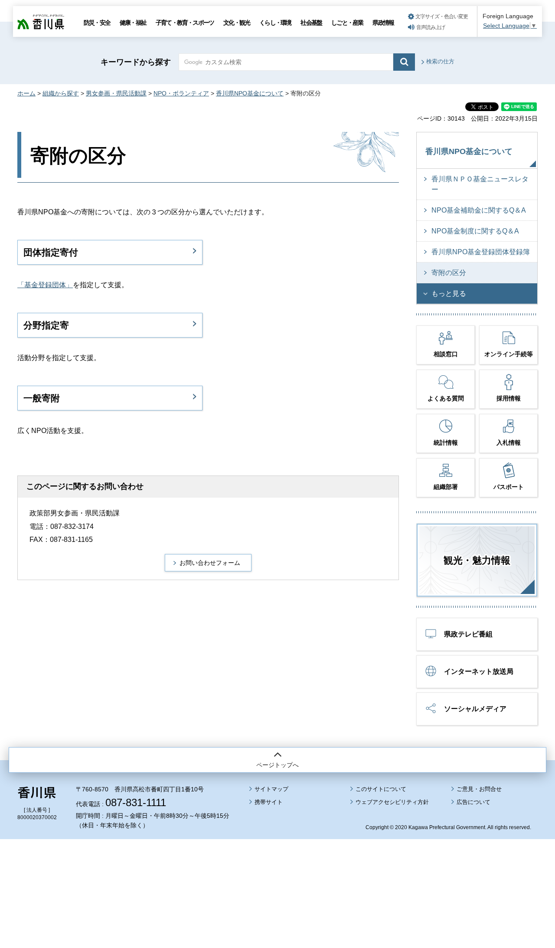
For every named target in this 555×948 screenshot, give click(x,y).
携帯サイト (269, 802)
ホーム (26, 93)
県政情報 (383, 22)
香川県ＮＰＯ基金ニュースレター (480, 184)
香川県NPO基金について (250, 93)
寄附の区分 (448, 272)
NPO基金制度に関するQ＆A (475, 231)
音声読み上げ (430, 27)
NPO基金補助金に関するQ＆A (478, 210)
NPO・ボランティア (181, 93)
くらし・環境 (275, 22)
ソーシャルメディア (475, 708)
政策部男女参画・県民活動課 (74, 513)
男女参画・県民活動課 (116, 93)
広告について (473, 802)
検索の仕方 (440, 61)
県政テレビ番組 (468, 634)
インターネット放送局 (478, 671)
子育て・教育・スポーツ (185, 22)
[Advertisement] (277, 869)
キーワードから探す (136, 62)
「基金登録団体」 (45, 285)
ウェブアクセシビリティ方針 (392, 802)
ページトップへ (277, 764)
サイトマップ (271, 789)
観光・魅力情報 (477, 560)
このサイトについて (381, 789)
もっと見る (448, 293)
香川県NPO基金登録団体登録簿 (480, 252)
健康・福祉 (133, 22)
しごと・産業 (347, 22)
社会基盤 (311, 22)
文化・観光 (236, 22)
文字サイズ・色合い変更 (441, 16)
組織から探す (60, 93)
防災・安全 (97, 22)
